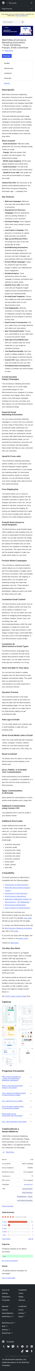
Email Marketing (21, 1196)
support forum (23, 938)
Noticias (5, 1293)
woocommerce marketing (24, 1200)
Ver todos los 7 (28, 1184)
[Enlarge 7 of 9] (30, 1019)
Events (20, 1310)
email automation (27, 1189)
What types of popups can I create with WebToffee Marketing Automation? (11, 1078)
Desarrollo (7, 78)
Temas (20, 1293)
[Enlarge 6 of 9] (30, 1008)
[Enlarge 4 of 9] (14, 1050)
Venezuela (10, 1342)
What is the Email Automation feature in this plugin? (12, 1086)
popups (30, 1196)
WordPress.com (8, 1323)
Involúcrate (22, 1306)
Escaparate (22, 1290)
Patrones (21, 1300)
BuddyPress (7, 1333)
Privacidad (6, 1300)
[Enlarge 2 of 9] (14, 1027)
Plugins (20, 1297)
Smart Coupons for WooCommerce (17, 908)
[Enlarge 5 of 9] (14, 1059)
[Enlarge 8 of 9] (30, 1030)
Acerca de (5, 1290)
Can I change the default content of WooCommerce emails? (14, 1094)
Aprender (5, 1306)
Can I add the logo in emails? (12, 1101)
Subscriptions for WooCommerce (16, 885)
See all (30, 1239)
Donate (22, 1313)
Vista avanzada (7, 1206)
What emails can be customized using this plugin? (12, 1115)
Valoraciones (8, 68)
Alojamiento (6, 1297)
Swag (21, 1316)
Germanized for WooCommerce (16, 893)
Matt (4, 1326)
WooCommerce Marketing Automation (18, 928)
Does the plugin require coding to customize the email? (13, 1107)
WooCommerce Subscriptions (15, 896)
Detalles (7, 63)
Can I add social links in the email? (14, 1122)
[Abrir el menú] (32, 3)
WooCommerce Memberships (15, 905)
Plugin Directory (7, 9)
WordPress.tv (8, 1316)
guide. (16, 931)
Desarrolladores (7, 1313)
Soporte (7, 83)
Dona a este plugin (8, 1278)
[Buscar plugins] (22, 22)
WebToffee (9, 51)
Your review (6, 1239)
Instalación (8, 73)
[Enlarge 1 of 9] (14, 1008)
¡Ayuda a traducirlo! (21, 15)
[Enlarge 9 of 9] (30, 1051)
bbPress (6, 1330)
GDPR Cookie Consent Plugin (15, 996)
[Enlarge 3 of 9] (14, 1041)
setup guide (28, 918)
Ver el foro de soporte (10, 1261)
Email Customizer (27, 1192)
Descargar (6, 56)
